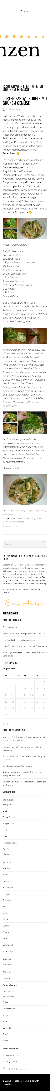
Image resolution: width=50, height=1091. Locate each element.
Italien (5, 1015)
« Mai (5, 723)
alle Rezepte (18, 510)
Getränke (7, 862)
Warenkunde (8, 964)
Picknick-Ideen (9, 893)
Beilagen (7, 804)
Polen (5, 1021)
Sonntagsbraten (10, 1061)
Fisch (5, 830)
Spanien (6, 1034)
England (6, 1002)
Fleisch (6, 836)
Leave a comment (11, 526)
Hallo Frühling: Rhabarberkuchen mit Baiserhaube (25, 646)
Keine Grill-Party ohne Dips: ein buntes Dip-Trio (24, 633)
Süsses (6, 932)
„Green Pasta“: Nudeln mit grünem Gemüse (25, 100)
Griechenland (9, 1008)
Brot (5, 811)
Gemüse (6, 849)
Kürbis (6, 854)
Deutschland (8, 996)
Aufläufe (6, 978)
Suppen (6, 925)
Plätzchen (7, 900)
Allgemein (7, 959)
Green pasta (16, 518)
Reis (5, 906)
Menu (26, 11)
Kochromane (26, 766)
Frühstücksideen (10, 842)
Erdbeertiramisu (10, 627)
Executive (7, 1084)
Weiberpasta (18, 521)
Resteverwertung (10, 1048)
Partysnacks (8, 887)
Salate (5, 913)
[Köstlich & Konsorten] (15, 1068)
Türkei (5, 1040)
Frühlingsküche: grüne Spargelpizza (19, 640)
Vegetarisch (8, 513)
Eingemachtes (9, 823)
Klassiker (7, 868)
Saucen (6, 919)
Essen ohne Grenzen (19, 1080)
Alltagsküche (31, 510)
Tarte (5, 938)
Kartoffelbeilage (10, 984)
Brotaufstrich (9, 817)
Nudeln (41, 510)
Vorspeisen (8, 951)
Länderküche (8, 991)
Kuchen (6, 874)
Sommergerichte (10, 1055)
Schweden (7, 1027)
